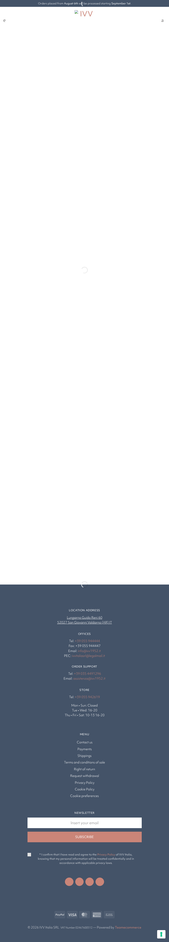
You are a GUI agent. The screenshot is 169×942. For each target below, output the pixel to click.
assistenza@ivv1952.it (89, 678)
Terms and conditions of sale (84, 762)
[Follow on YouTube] (100, 882)
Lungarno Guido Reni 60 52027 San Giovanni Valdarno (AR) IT (84, 620)
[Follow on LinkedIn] (89, 882)
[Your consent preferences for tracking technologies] (161, 934)
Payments (84, 749)
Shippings (84, 756)
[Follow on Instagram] (79, 882)
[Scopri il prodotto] (16, 246)
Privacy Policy (84, 782)
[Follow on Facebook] (69, 882)
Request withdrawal (84, 776)
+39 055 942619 (87, 697)
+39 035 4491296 (87, 673)
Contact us (84, 742)
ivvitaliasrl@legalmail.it (88, 656)
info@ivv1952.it (89, 651)
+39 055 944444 (87, 641)
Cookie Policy (84, 789)
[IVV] (84, 20)
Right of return (84, 769)
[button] (6, 20)
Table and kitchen (29, 554)
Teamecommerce (128, 927)
